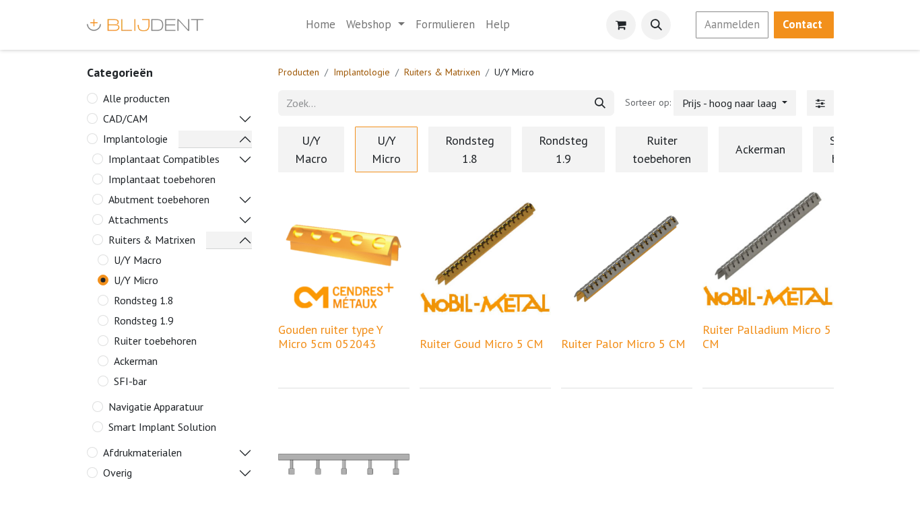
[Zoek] (600, 103)
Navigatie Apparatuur (155, 406)
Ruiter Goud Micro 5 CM (482, 343)
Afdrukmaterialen (142, 452)
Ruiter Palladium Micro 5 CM (766, 337)
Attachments (138, 219)
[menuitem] (320, 25)
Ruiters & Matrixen (151, 239)
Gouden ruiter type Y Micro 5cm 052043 (330, 337)
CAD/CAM (125, 118)
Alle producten (136, 98)
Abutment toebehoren (158, 199)
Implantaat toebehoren (162, 179)
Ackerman (136, 361)
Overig (117, 472)
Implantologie (135, 138)
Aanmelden (732, 24)
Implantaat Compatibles (164, 159)
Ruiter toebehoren (155, 340)
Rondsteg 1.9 (144, 320)
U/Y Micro (136, 280)
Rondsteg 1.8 (144, 300)
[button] (656, 25)
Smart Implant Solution (162, 427)
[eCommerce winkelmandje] (621, 25)
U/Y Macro (138, 260)
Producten (298, 72)
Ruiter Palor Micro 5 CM (623, 343)
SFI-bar (130, 381)
